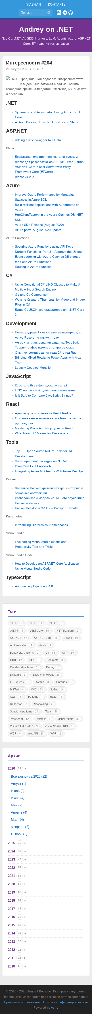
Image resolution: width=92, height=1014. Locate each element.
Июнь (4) (17, 798)
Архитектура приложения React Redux (43, 413)
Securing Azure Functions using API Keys (44, 246)
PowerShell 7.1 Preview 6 (33, 466)
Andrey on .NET (46, 29)
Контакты (57, 4)
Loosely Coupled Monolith (33, 367)
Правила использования (22, 1002)
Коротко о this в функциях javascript (41, 385)
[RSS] (59, 12)
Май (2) (16, 805)
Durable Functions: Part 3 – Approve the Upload (49, 251)
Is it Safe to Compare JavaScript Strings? (44, 395)
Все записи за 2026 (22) (29, 776)
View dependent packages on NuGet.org (43, 461)
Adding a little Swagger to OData (38, 140)
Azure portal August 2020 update (38, 230)
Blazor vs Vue (24, 177)
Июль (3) (18, 791)
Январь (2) (19, 834)
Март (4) (17, 819)
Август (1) (18, 783)
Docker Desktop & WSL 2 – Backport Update (46, 508)
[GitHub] (70, 12)
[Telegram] (65, 12)
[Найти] (48, 12)
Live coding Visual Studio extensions (40, 542)
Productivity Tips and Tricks (34, 546)
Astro (54, 1007)
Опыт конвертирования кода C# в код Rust (46, 352)
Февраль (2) (20, 827)
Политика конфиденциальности (65, 1002)
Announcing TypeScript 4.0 (34, 586)
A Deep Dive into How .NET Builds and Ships (46, 122)
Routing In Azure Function (33, 266)
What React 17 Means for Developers (41, 433)
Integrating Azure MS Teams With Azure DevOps (49, 471)
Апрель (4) (19, 812)
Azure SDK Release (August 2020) (39, 224)
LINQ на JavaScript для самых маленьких (45, 390)
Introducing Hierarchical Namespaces (41, 525)
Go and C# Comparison (31, 294)
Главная (33, 4)
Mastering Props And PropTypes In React (44, 428)
